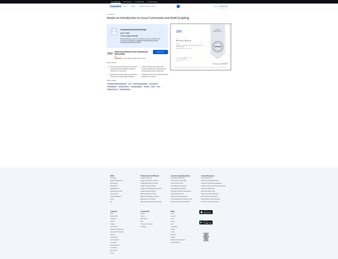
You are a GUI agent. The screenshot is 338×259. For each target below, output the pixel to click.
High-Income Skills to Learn (208, 191)
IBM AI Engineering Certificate (148, 194)
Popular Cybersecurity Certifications (210, 199)
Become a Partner (115, 245)
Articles (173, 232)
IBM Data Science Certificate (147, 199)
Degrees (112, 234)
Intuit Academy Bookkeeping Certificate (151, 202)
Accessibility (174, 227)
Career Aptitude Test (206, 178)
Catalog (112, 224)
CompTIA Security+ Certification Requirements (213, 186)
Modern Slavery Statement (178, 240)
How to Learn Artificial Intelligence (210, 194)
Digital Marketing (114, 188)
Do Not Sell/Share (175, 242)
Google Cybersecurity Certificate (149, 180)
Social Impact (113, 248)
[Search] (178, 6)
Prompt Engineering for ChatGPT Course (181, 199)
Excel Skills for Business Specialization (181, 191)
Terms (172, 219)
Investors (173, 216)
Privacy (173, 221)
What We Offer (114, 216)
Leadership (113, 219)
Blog (141, 221)
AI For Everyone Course (177, 183)
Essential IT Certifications (208, 188)
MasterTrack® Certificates (117, 232)
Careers (112, 221)
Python (112, 199)
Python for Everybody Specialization (180, 202)
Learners (142, 213)
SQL (111, 202)
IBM (115, 56)
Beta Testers (143, 219)
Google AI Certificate (145, 178)
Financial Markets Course (177, 194)
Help (172, 224)
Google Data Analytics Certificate (149, 183)
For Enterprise (114, 237)
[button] (133, 6)
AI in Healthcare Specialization (179, 186)
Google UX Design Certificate (148, 191)
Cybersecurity (114, 183)
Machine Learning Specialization (179, 196)
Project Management (115, 196)
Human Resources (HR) (116, 191)
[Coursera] (115, 6)
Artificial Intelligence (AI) (116, 180)
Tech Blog (143, 227)
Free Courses (113, 250)
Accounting (113, 178)
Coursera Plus (114, 227)
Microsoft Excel (114, 194)
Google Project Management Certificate (151, 188)
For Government (114, 240)
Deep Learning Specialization (178, 188)
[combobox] (155, 6)
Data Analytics (114, 186)
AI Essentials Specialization (178, 178)
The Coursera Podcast (146, 224)
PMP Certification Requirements (209, 196)
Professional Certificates (116, 229)
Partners (142, 216)
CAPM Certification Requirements (210, 180)
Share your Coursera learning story (210, 202)
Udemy (112, 253)
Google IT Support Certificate (148, 186)
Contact (173, 229)
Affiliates (173, 237)
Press (172, 213)
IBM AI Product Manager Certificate (149, 196)
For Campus (113, 242)
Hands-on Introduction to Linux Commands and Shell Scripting (139, 41)
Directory (173, 234)
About (111, 213)
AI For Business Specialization (178, 180)
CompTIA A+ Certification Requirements (211, 183)
